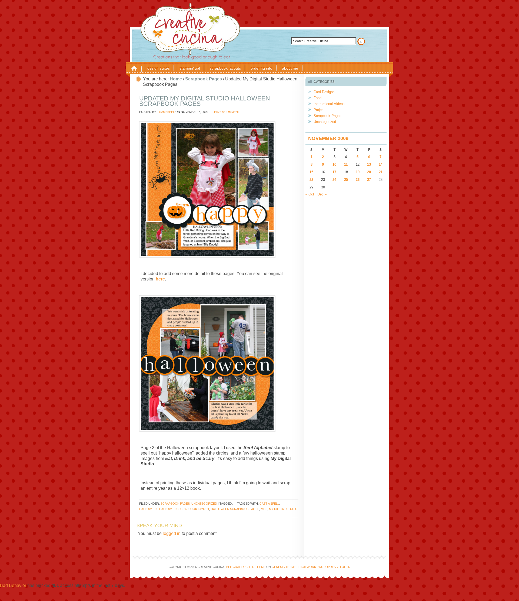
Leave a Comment (226, 111)
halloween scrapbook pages (235, 509)
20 (369, 172)
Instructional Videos (329, 104)
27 (369, 180)
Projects (320, 110)
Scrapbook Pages (175, 503)
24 (334, 180)
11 (346, 164)
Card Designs (324, 92)
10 (334, 164)
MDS (264, 509)
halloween (148, 509)
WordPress (328, 567)
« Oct (309, 194)
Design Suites (158, 68)
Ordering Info (261, 68)
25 (346, 180)
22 (311, 180)
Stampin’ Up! (189, 68)
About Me (290, 68)
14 (380, 164)
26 (358, 180)
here (160, 279)
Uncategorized (204, 503)
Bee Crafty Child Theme (245, 567)
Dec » (322, 194)
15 (311, 172)
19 (358, 172)
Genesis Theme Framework (294, 567)
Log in (345, 567)
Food (317, 98)
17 (334, 172)
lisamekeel (166, 111)
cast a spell (269, 503)
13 (369, 164)
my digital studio (283, 509)
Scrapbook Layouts (225, 68)
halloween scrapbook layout (184, 509)
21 (380, 172)
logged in (172, 533)
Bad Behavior (13, 585)
